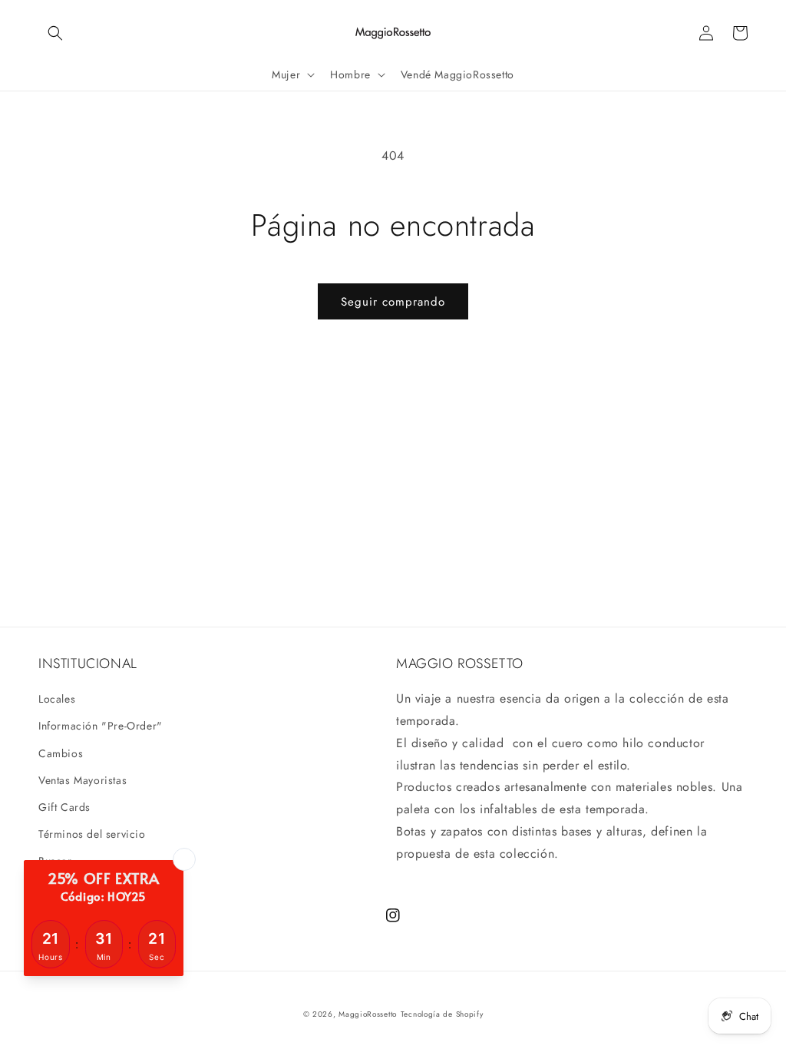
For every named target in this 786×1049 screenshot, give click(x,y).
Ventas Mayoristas (82, 780)
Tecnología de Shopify (442, 1014)
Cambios (60, 753)
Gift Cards (64, 807)
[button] (55, 33)
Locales (56, 699)
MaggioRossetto (368, 1014)
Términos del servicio (92, 834)
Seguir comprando (393, 301)
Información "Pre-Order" (100, 725)
